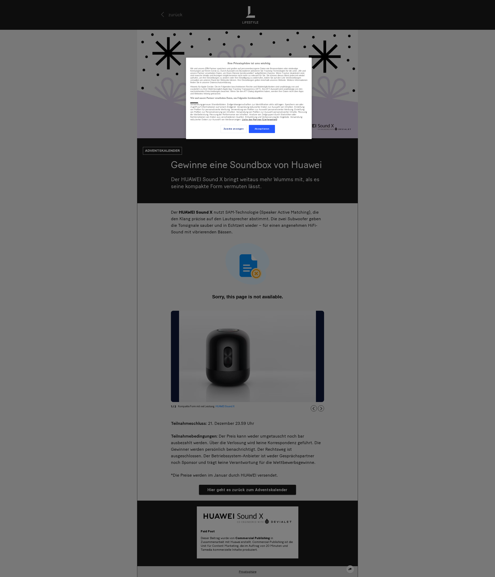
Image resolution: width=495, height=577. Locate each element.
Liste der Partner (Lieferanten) (259, 120)
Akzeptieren (262, 129)
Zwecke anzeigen (234, 129)
